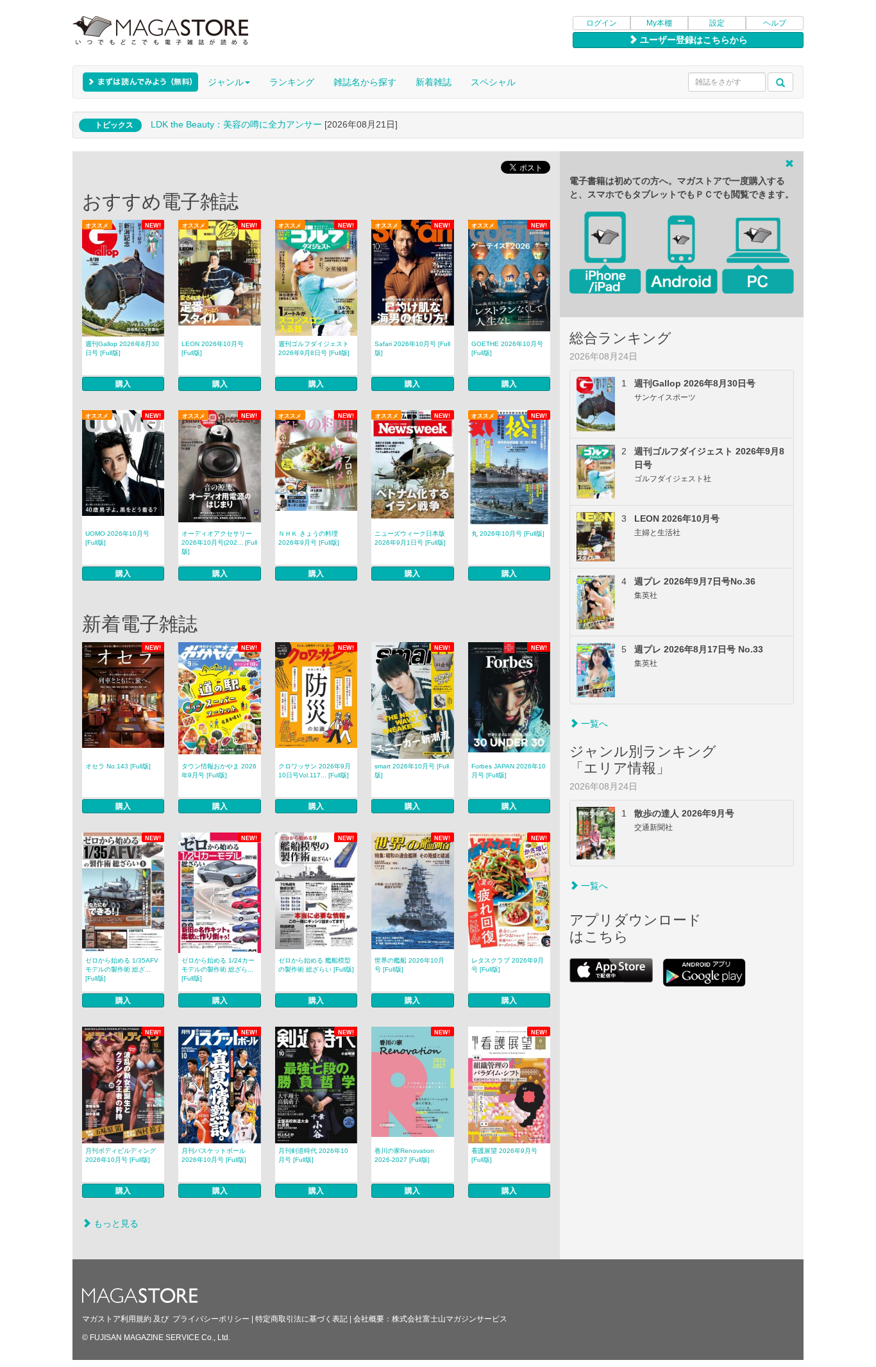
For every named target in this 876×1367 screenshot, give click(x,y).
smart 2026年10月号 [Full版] (412, 771)
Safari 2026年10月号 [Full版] (412, 348)
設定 (717, 23)
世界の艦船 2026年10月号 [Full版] (409, 965)
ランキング (291, 82)
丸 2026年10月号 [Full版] (507, 533)
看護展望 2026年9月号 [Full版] (504, 1155)
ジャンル (226, 82)
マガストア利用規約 (116, 1318)
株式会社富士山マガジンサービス (449, 1318)
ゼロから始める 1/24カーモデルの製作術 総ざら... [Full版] (218, 969)
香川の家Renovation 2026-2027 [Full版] (404, 1155)
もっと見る (115, 1223)
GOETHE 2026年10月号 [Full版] (507, 348)
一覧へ (593, 723)
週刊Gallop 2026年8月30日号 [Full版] (122, 348)
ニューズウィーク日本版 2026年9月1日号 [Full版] (410, 538)
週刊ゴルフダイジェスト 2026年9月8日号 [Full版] (314, 348)
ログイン (601, 23)
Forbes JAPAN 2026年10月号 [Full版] (508, 771)
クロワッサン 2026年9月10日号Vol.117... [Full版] (314, 771)
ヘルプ (774, 23)
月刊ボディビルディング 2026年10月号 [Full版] (120, 1155)
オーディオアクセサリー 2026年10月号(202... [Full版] (219, 542)
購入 (123, 383)
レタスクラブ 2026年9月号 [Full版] (507, 965)
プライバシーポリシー (211, 1318)
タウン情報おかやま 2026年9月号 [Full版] (219, 771)
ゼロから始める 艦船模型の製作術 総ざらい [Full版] (316, 965)
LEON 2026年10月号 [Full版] (212, 348)
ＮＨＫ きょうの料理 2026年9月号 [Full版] (308, 538)
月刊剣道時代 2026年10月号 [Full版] (313, 1155)
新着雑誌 (433, 82)
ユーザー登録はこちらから (692, 40)
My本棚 (659, 23)
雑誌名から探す (364, 82)
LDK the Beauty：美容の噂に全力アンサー (236, 124)
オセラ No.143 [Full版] (118, 766)
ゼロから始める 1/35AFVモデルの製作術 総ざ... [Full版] (121, 969)
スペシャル (493, 82)
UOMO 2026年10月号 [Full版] (117, 538)
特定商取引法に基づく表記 (301, 1318)
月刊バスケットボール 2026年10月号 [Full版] (213, 1155)
